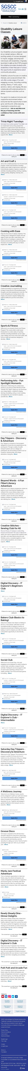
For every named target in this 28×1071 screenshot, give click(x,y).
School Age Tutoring (7, 1012)
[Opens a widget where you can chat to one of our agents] (22, 1068)
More (10, 134)
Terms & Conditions (6, 1032)
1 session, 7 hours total (9, 895)
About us (3, 1050)
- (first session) (12, 141)
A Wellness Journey (11, 791)
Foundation (4, 1052)
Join (22, 155)
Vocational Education (20, 1001)
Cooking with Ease (10, 231)
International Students (7, 1006)
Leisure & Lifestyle (20, 1006)
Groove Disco (8, 831)
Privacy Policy (4, 1030)
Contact (3, 1044)
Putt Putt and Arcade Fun (14, 967)
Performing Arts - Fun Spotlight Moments (12, 382)
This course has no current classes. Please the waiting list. (13, 935)
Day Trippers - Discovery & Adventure (13, 439)
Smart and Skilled (5, 1036)
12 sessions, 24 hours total (9, 183)
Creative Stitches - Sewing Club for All (11, 527)
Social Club (7, 660)
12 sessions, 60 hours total (9, 462)
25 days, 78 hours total (9, 143)
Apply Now (14, 148)
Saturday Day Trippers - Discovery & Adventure (13, 750)
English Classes (20, 1011)
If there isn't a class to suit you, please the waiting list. (14, 155)
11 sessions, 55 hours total (9, 773)
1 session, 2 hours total (9, 853)
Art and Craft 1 (8, 161)
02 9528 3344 (19, 1)
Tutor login (3, 1041)
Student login (4, 1039)
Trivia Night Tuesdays (12, 121)
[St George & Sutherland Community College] (8, 8)
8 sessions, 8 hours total (9, 697)
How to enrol (4, 1034)
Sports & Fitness (9, 325)
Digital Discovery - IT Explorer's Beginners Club (12, 586)
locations (24, 23)
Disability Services (7, 1001)
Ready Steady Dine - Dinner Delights (11, 914)
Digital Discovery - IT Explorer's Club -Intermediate (11, 717)
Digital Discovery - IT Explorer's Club (11, 942)
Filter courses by (14, 17)
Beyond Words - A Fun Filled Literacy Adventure (12, 483)
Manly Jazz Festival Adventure (11, 872)
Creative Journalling (11, 286)
